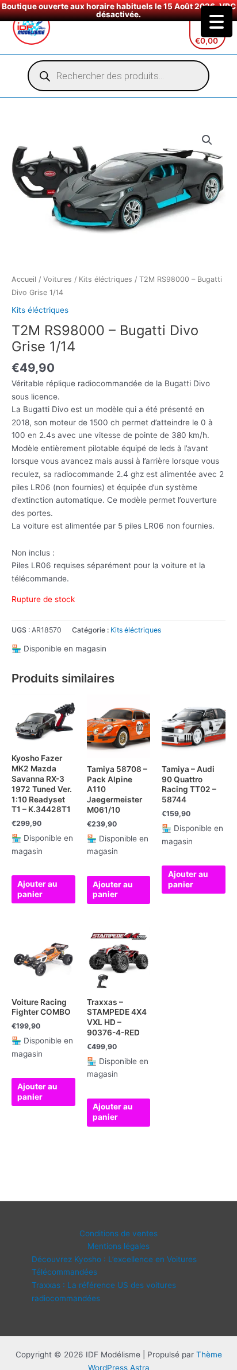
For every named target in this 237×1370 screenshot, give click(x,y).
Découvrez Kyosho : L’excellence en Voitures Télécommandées (114, 1266)
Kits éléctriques (105, 279)
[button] (207, 140)
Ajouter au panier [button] (37, 889)
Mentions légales (118, 1246)
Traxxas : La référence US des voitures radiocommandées (104, 1291)
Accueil (24, 279)
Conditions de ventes (118, 1233)
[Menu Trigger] (216, 21)
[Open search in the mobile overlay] (118, 76)
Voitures (57, 279)
